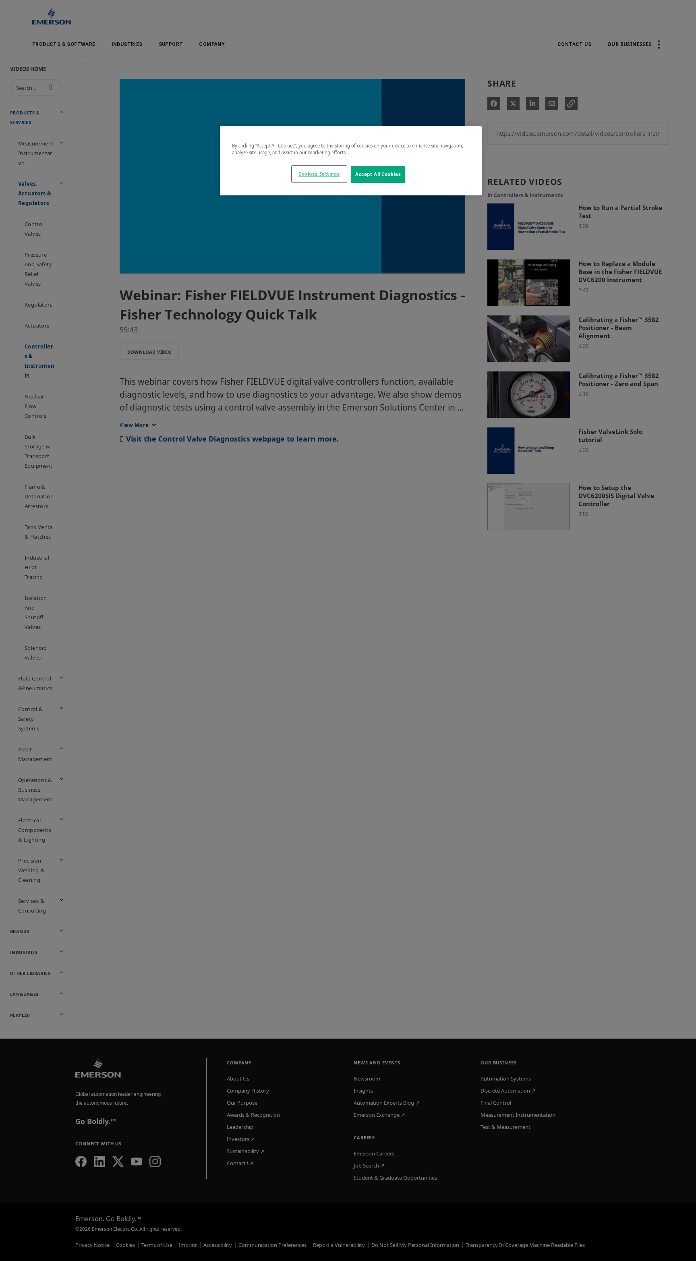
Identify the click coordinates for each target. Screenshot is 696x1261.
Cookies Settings (319, 174)
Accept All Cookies (378, 174)
